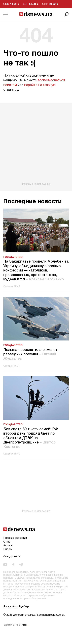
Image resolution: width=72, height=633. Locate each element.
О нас (6, 542)
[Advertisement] (36, 144)
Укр (26, 607)
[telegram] (21, 564)
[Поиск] (66, 14)
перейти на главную (40, 85)
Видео (7, 549)
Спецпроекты (11, 556)
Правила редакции (15, 538)
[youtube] (5, 564)
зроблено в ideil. (15, 625)
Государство (13, 257)
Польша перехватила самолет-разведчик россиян (31, 354)
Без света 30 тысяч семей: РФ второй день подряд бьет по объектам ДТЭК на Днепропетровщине (30, 438)
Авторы (8, 545)
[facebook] (13, 564)
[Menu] (5, 14)
